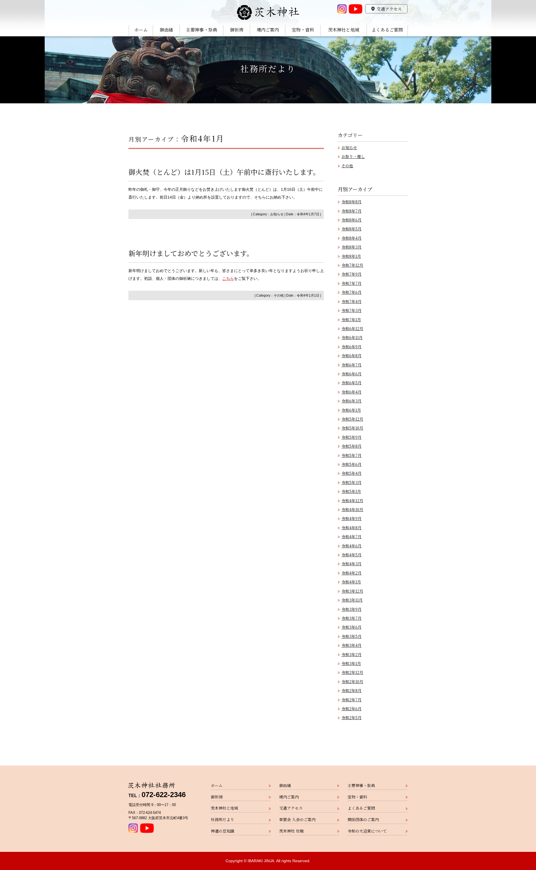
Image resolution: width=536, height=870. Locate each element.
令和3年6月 (351, 627)
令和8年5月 (351, 229)
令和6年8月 (351, 355)
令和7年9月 (351, 274)
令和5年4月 (351, 473)
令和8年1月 (351, 256)
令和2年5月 (351, 717)
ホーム (141, 30)
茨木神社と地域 (343, 30)
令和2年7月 (351, 699)
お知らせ (277, 214)
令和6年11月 (352, 337)
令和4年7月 (351, 536)
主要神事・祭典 (201, 30)
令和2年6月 (351, 708)
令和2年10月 (352, 681)
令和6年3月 (351, 401)
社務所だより (268, 68)
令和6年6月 (351, 373)
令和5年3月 (351, 482)
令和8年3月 (351, 247)
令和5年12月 (352, 419)
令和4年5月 (351, 554)
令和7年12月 (352, 265)
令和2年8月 (351, 690)
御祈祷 (236, 30)
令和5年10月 (352, 428)
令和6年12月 (352, 328)
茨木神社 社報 (291, 831)
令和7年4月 (351, 301)
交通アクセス (389, 9)
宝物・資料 (303, 30)
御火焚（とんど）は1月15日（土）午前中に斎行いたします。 (224, 172)
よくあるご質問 (387, 30)
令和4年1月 (351, 582)
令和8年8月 (351, 201)
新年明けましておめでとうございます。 (190, 253)
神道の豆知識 (222, 831)
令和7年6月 (351, 292)
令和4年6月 (351, 546)
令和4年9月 (351, 518)
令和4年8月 (351, 527)
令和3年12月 (352, 591)
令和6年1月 (351, 410)
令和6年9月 (351, 346)
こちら (228, 278)
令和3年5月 (351, 636)
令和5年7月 (351, 455)
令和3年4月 (351, 645)
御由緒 (166, 30)
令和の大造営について (367, 831)
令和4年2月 (351, 573)
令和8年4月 (351, 238)
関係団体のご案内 (363, 819)
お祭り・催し (353, 156)
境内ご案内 (268, 30)
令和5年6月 (351, 464)
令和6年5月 (351, 382)
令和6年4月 (351, 392)
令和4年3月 (351, 563)
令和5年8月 (351, 446)
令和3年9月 (351, 609)
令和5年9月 (351, 437)
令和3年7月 (351, 618)
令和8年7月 (351, 211)
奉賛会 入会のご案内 (297, 819)
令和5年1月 (351, 491)
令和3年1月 (351, 663)
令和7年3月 (351, 310)
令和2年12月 (352, 672)
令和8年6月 (351, 220)
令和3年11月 (352, 600)
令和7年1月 (351, 319)
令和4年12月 (352, 500)
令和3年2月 (351, 654)
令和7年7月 (351, 283)
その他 (279, 295)
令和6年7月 (351, 365)
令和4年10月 (352, 509)
